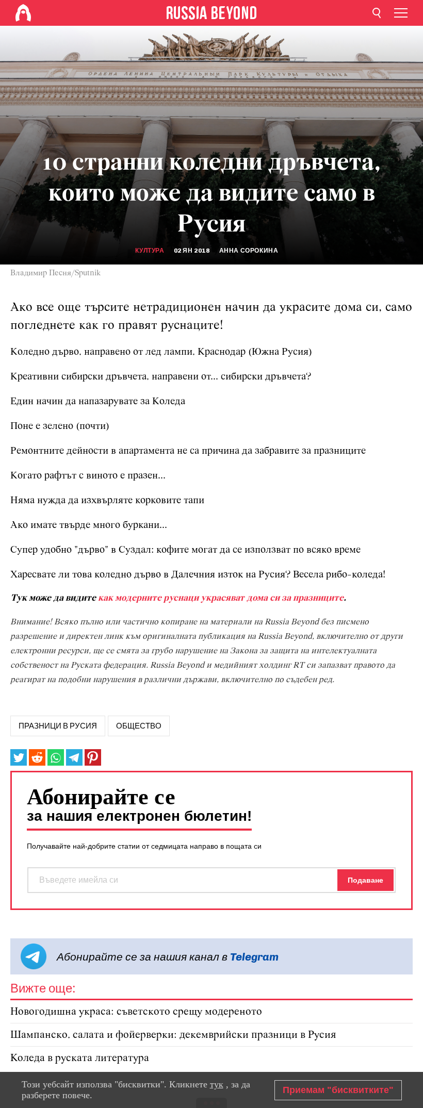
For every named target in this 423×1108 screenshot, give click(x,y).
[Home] (23, 13)
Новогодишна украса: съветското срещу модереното (136, 1011)
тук (216, 1084)
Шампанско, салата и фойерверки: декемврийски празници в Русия (173, 1035)
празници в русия (58, 726)
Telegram (254, 956)
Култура (149, 250)
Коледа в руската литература (79, 1058)
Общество (138, 726)
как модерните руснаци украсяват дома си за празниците (221, 598)
